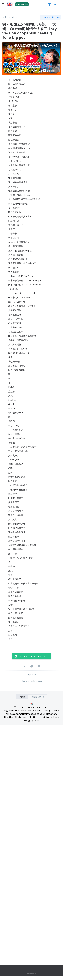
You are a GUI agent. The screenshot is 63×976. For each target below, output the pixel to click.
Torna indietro (11, 17)
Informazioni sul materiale (32, 681)
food (34, 674)
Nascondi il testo (52, 17)
